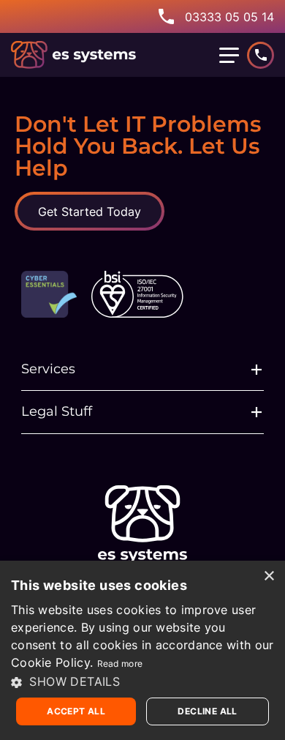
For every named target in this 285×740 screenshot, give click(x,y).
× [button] (268, 576)
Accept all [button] (76, 711)
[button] (142, 681)
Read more (120, 663)
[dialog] (142, 650)
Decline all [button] (207, 711)
